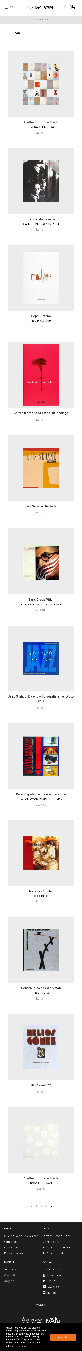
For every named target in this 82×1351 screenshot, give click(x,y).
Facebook (54, 1269)
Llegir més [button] (21, 1346)
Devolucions (51, 1241)
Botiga (40, 7)
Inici (34, 20)
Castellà (10, 1275)
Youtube (53, 1286)
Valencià (10, 1269)
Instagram (54, 1275)
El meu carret (13, 1253)
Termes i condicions (57, 1235)
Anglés (9, 1281)
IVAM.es (41, 1304)
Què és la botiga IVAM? (21, 1235)
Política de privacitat (57, 1247)
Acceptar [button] (63, 1337)
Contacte (10, 1241)
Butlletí (52, 1292)
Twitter (52, 1281)
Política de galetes (56, 1253)
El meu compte (14, 1247)
